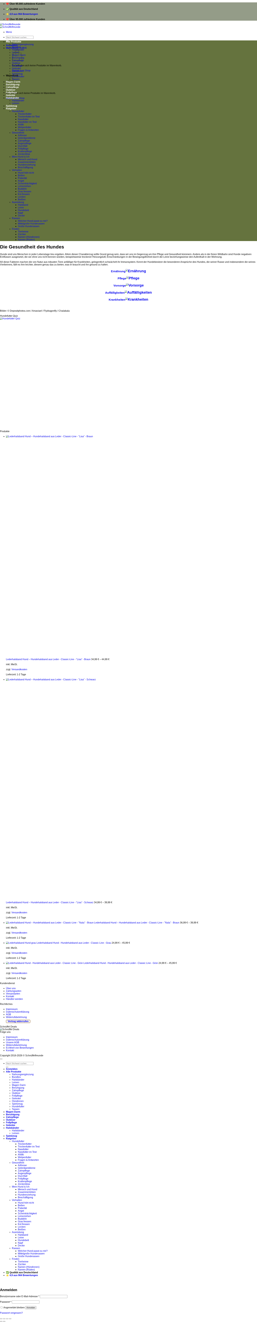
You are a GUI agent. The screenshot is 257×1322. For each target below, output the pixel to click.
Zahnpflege (24, 140)
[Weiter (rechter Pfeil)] (4, 1321)
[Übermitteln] (7, 1067)
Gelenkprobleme (26, 138)
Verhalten (17, 170)
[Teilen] (4, 1318)
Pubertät (22, 178)
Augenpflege (24, 143)
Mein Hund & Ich (20, 156)
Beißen (22, 199)
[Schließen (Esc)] (1, 1318)
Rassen (16, 218)
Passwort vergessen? (11, 1313)
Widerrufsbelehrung (16, 1017)
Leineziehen (24, 186)
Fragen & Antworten (28, 130)
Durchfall (22, 146)
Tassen (15, 1109)
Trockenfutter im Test (29, 116)
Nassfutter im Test (27, 122)
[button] (9, 32)
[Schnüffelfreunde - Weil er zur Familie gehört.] (10, 25)
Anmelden (30, 1308)
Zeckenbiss (24, 154)
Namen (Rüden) (26, 239)
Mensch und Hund (27, 159)
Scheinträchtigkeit (27, 183)
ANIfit (21, 124)
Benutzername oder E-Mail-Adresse (19, 1296)
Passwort (5, 1302)
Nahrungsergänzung (23, 44)
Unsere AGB (12, 1042)
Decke (21, 215)
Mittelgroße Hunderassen (31, 223)
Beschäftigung (25, 167)
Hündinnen (18, 71)
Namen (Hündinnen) (28, 237)
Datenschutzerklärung (17, 1012)
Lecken (22, 197)
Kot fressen (24, 194)
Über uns (11, 988)
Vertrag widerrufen (18, 1021)
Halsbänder (12, 98)
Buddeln (22, 189)
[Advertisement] (89, 375)
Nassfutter (23, 119)
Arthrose (22, 135)
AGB (8, 1014)
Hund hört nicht (26, 172)
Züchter (22, 234)
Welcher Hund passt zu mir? (33, 221)
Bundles (16, 47)
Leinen (15, 103)
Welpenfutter (24, 127)
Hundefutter (18, 76)
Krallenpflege (25, 151)
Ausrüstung (18, 202)
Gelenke (16, 68)
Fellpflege (17, 65)
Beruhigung (18, 1087)
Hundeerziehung (27, 164)
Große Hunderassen (28, 226)
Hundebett (23, 210)
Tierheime (23, 231)
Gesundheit (18, 132)
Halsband (23, 205)
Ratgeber (11, 108)
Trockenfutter (25, 114)
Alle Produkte (13, 41)
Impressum (12, 1009)
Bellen (21, 175)
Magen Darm (19, 1085)
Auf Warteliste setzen (45, 1283)
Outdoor (16, 63)
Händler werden (14, 999)
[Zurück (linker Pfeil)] (1, 1321)
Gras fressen (24, 191)
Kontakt (10, 996)
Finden (15, 229)
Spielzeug (17, 74)
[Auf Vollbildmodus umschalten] (7, 1318)
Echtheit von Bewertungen (20, 1047)
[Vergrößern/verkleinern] (10, 1318)
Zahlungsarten (13, 991)
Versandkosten (19, 669)
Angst (21, 181)
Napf (20, 213)
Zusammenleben (27, 162)
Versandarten (13, 993)
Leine (21, 207)
